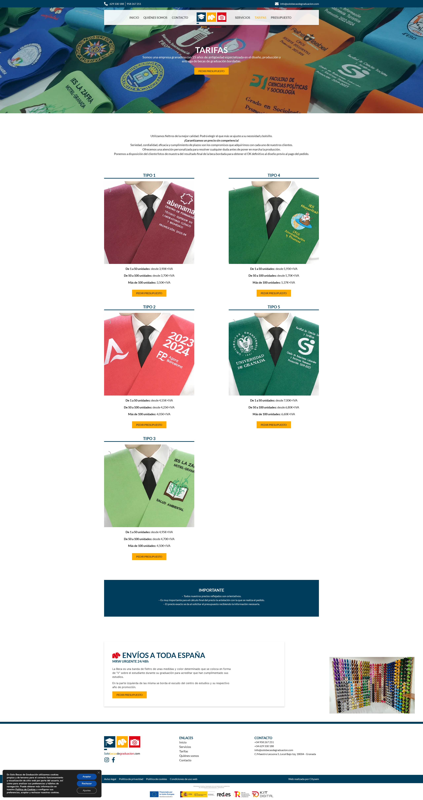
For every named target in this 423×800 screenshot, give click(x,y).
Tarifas (260, 17)
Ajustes (87, 790)
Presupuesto (281, 17)
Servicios (242, 17)
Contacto (180, 17)
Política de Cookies (25, 789)
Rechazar (87, 783)
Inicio (134, 17)
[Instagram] (106, 759)
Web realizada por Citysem (303, 778)
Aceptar (87, 776)
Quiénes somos (155, 17)
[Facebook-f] (113, 759)
